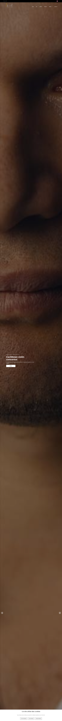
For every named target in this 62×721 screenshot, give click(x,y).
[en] (57, 1)
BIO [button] (36, 6)
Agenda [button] (41, 6)
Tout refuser (31, 718)
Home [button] (33, 6)
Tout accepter (23, 718)
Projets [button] (45, 6)
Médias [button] (50, 6)
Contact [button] (55, 6)
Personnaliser (38, 718)
